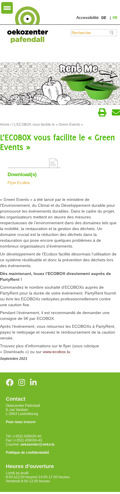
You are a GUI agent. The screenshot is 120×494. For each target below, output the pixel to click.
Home (5, 124)
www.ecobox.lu (56, 351)
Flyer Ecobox (19, 183)
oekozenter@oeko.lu (37, 444)
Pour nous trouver (21, 422)
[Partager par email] (116, 112)
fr (115, 18)
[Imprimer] (102, 112)
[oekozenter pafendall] (26, 25)
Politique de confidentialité (27, 453)
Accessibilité (87, 17)
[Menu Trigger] (7, 8)
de (104, 18)
